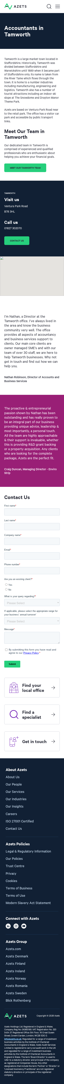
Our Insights (14, 806)
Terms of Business (19, 888)
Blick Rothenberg (18, 1001)
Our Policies (14, 859)
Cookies (11, 881)
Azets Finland (15, 964)
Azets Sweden (16, 993)
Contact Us (14, 829)
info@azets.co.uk (13, 1038)
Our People (14, 784)
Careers (11, 814)
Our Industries (16, 799)
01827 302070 (13, 228)
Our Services (15, 792)
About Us (13, 777)
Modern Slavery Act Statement (28, 903)
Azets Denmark (17, 956)
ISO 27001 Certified (20, 821)
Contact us (17, 240)
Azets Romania (16, 986)
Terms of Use (15, 896)
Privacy (11, 874)
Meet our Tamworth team (25, 167)
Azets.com (13, 949)
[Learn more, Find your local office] (53, 687)
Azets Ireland (15, 971)
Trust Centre (15, 866)
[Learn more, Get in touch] (53, 741)
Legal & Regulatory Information (28, 851)
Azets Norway (16, 979)
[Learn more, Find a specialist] (53, 714)
